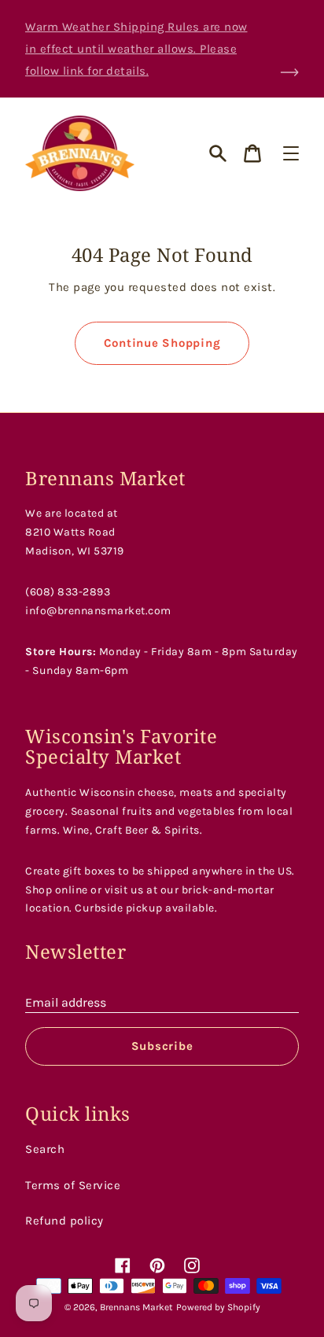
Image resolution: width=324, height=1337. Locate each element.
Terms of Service (72, 1185)
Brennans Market (136, 1307)
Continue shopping (162, 343)
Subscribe (162, 1046)
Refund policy (64, 1221)
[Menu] (291, 153)
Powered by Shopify (218, 1307)
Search (44, 1149)
